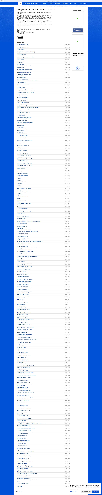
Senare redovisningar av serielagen (23, 407)
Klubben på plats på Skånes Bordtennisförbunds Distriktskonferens (29, 248)
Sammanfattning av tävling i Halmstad (24, 475)
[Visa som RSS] (54, 9)
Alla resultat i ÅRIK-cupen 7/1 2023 (23, 458)
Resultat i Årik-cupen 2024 (21, 307)
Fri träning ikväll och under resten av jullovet (25, 461)
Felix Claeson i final (20, 301)
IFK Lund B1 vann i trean (21, 443)
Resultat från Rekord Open (22, 311)
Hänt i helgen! (19, 206)
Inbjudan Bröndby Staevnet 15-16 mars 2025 (25, 165)
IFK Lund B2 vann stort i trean (22, 393)
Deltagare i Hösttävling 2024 (22, 226)
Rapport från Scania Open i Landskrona (24, 324)
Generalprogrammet (20, 340)
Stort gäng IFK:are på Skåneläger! (23, 196)
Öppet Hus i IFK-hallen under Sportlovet (24, 377)
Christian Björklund (20, 64)
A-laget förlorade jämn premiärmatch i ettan (25, 470)
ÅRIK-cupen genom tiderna (22, 253)
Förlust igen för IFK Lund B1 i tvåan (23, 321)
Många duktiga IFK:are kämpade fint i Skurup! (25, 244)
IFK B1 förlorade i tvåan (21, 306)
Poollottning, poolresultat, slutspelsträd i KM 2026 (26, 51)
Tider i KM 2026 (19, 62)
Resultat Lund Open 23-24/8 (22, 94)
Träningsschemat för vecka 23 (22, 350)
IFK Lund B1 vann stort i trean (22, 402)
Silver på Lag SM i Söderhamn (22, 148)
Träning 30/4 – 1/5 (20, 362)
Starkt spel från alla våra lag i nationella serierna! (26, 211)
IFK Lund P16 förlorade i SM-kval (22, 483)
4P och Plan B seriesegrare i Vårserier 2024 (24, 266)
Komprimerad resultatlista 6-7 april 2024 (24, 282)
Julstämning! (19, 171)
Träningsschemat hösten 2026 (22, 44)
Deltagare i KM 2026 (20, 61)
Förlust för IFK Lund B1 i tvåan (22, 322)
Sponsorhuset (19, 110)
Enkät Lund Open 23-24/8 (21, 100)
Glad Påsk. (19, 143)
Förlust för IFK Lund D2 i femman (23, 380)
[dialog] (85, 488)
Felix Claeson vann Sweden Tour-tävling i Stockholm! (26, 365)
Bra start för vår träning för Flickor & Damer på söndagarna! (27, 231)
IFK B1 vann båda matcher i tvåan (23, 335)
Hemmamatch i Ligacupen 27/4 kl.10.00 (24, 274)
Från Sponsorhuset (20, 67)
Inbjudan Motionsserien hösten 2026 (23, 46)
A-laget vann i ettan (20, 403)
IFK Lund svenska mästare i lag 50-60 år (24, 65)
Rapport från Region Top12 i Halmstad (24, 465)
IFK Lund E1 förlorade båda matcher (23, 441)
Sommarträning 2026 (20, 49)
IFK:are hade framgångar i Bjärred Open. (24, 118)
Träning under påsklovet (21, 369)
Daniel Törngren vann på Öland (22, 105)
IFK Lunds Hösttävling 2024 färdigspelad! (24, 216)
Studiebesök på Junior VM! (21, 181)
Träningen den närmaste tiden (22, 173)
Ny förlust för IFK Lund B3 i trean (22, 398)
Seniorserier (50, 3)
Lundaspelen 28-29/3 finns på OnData (24, 72)
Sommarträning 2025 (20, 114)
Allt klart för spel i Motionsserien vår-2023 (24, 427)
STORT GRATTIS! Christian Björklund (23, 123)
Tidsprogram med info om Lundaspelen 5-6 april (25, 158)
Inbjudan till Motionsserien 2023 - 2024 (24, 342)
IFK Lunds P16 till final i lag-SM (22, 302)
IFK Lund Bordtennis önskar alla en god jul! (24, 312)
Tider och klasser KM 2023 (21, 357)
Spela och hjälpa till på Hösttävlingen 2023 (24, 334)
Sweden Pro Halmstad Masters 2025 (23, 102)
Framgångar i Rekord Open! (22, 120)
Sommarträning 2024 (20, 261)
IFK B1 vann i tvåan (20, 299)
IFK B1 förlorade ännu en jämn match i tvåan (25, 291)
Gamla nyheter (19, 486)
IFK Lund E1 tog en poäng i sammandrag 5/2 (25, 383)
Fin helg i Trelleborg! (20, 132)
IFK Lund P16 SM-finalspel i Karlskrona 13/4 (24, 279)
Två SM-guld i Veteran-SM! (21, 54)
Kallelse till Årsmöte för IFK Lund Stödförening (25, 372)
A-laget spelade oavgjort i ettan (22, 405)
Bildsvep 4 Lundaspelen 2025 (22, 133)
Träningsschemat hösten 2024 (22, 246)
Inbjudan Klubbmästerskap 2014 (23, 276)
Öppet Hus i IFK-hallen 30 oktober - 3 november (25, 327)
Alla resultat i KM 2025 (21, 115)
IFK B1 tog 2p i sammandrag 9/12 (23, 317)
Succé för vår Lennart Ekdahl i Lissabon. (24, 229)
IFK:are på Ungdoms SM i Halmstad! (23, 112)
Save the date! (19, 183)
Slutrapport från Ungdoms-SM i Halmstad (31, 10)
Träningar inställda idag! (21, 347)
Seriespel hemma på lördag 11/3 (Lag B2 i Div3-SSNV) (26, 375)
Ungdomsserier (57, 3)
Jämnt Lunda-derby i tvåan (21, 304)
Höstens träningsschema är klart (23, 97)
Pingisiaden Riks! (20, 195)
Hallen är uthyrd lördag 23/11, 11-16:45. (24, 188)
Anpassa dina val (73, 491)
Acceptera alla (95, 491)
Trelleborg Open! (20, 228)
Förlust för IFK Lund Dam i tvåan (22, 387)
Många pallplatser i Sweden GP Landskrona (25, 140)
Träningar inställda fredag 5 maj (22, 360)
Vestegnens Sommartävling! (22, 128)
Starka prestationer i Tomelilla (22, 135)
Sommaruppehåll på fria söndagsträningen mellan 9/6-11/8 (27, 256)
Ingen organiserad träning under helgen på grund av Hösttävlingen (29, 221)
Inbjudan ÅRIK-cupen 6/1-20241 (22, 316)
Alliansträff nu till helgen (21, 218)
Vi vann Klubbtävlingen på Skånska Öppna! (25, 191)
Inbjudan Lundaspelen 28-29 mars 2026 (24, 74)
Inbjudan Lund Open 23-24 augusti (23, 99)
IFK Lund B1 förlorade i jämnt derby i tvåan (24, 329)
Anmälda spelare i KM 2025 (22, 137)
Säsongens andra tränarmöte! (22, 175)
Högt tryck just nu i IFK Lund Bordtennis (24, 243)
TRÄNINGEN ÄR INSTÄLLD (21, 354)
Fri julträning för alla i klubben (22, 314)
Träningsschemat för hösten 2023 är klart (24, 344)
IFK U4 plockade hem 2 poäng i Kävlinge (24, 203)
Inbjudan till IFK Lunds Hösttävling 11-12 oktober (25, 92)
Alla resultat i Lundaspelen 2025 (22, 153)
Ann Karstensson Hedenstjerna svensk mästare (25, 57)
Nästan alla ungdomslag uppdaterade (24, 425)
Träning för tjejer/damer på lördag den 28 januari (26, 422)
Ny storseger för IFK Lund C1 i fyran (23, 382)
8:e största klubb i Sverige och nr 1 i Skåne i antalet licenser (27, 80)
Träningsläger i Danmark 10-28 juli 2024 (24, 269)
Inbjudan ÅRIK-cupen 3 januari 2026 (23, 84)
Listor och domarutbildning (22, 332)
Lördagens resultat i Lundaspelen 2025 (24, 157)
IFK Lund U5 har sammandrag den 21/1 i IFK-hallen (26, 428)
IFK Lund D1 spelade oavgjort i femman (24, 430)
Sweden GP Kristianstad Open (22, 236)
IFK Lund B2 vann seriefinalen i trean (23, 448)
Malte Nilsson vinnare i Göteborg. (23, 109)
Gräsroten (19, 198)
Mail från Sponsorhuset (21, 200)
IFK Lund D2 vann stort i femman (23, 415)
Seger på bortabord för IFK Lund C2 (23, 378)
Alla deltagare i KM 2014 (21, 271)
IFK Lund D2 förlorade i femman (22, 433)
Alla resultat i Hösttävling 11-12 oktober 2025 (25, 89)
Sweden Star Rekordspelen (22, 223)
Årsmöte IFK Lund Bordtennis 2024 (23, 289)
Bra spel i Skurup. (20, 127)
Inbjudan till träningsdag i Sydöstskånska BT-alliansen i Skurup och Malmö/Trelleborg (32, 423)
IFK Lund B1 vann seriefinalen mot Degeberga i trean (26, 397)
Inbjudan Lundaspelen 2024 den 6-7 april (24, 287)
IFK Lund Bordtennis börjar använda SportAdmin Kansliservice (28, 480)
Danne (18, 481)
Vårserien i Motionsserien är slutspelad (24, 355)
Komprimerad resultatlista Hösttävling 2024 (24, 219)
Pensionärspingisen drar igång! (22, 208)
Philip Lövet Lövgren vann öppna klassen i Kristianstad (27, 473)
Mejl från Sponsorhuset (21, 77)
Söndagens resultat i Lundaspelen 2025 (24, 155)
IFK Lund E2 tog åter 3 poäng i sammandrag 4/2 (25, 392)
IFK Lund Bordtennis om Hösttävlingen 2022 (24, 466)
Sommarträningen (20, 345)
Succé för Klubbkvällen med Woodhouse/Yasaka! (26, 90)
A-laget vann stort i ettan (21, 450)
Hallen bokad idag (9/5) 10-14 (22, 268)
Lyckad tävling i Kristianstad (22, 150)
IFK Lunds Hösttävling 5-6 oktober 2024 (24, 238)
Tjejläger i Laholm (20, 413)
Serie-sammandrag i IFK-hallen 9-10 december (25, 319)
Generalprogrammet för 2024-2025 (23, 258)
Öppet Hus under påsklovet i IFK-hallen (24, 367)
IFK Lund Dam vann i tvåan (21, 385)
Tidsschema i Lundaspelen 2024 (22, 284)
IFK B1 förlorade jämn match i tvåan (23, 292)
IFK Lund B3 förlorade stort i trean (23, 400)
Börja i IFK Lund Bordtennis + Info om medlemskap (31, 3)
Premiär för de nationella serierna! (23, 233)
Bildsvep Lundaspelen (21, 152)
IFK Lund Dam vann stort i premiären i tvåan (25, 471)
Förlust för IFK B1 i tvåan (21, 297)
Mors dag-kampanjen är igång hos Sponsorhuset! (26, 52)
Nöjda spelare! (19, 210)
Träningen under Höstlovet (22, 325)
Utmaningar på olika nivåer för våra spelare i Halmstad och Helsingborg (30, 241)
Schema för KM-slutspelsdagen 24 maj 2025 (25, 122)
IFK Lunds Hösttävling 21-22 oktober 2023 (24, 337)
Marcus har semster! (20, 254)
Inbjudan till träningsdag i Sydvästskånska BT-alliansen (27, 339)
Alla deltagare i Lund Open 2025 (22, 95)
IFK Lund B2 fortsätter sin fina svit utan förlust (25, 451)
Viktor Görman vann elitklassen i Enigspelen (25, 104)
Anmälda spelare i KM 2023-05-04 (23, 359)
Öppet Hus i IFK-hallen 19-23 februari (23, 296)
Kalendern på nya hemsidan (22, 463)
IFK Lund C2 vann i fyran (21, 436)
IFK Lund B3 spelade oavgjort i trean (23, 440)
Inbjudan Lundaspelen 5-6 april (22, 160)
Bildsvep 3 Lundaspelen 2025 (22, 142)
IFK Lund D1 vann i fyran (21, 484)
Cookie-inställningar (18, 491)
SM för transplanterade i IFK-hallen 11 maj (24, 272)
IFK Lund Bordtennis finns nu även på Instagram (25, 251)
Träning (44, 3)
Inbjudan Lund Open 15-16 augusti (23, 47)
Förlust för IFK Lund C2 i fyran (22, 445)
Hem (20, 3)
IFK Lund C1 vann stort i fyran (22, 435)
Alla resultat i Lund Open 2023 (22, 370)
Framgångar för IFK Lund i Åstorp (23, 294)
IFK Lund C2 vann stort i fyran (22, 412)
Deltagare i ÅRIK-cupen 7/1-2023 (22, 460)
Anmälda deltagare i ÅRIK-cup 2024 (23, 309)
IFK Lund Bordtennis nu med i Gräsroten (24, 249)
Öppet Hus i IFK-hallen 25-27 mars (23, 286)
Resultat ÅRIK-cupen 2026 (21, 82)
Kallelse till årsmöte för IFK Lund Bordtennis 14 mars (26, 374)
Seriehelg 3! (19, 190)
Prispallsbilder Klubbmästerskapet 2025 (24, 117)
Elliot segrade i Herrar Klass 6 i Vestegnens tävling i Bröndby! (28, 107)
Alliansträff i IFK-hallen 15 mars (22, 75)
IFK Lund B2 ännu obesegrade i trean (23, 395)
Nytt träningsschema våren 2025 (23, 167)
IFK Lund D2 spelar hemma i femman (23, 455)
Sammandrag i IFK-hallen (21, 420)
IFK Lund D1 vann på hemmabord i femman (24, 417)
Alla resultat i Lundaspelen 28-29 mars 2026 (24, 69)
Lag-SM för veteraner (21, 87)
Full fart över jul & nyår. (21, 168)
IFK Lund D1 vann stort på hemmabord (24, 456)
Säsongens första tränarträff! (22, 234)
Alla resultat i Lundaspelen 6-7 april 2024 (24, 281)
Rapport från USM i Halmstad (22, 264)
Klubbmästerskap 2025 (21, 138)
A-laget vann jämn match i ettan (22, 468)
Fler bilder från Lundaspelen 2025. (23, 145)
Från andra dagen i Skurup (22, 476)
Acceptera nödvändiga (86, 491)
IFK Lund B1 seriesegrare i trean (22, 388)
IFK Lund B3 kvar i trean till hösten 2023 (24, 390)
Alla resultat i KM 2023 (21, 349)
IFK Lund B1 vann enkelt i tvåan (22, 330)
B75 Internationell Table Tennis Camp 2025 (24, 163)
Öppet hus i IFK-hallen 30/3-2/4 (22, 70)
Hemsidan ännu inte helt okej (22, 162)
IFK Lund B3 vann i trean (21, 438)
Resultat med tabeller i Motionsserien (23, 408)
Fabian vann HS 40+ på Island (22, 79)
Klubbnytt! (19, 178)
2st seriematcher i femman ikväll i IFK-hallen (25, 418)
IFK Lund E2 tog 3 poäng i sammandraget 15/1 (25, 431)
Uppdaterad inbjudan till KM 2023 (23, 364)
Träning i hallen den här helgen (22, 352)
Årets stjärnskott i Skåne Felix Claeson (24, 478)
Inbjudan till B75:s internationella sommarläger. (25, 56)
